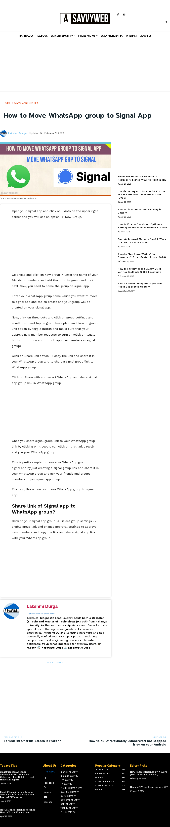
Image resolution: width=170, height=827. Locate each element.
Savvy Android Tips (26, 103)
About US (50, 771)
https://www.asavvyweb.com (40, 613)
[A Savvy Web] (85, 18)
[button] (166, 22)
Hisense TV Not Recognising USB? (149, 787)
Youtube (48, 802)
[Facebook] (118, 14)
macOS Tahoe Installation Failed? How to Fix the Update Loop (18, 811)
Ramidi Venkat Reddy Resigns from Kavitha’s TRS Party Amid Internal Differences (17, 795)
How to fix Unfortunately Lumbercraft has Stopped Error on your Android (127, 743)
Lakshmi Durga (17, 133)
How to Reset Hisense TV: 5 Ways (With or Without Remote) (148, 773)
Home (7, 103)
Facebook (49, 782)
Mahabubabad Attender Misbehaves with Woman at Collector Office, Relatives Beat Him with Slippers (17, 775)
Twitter (47, 792)
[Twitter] (45, 787)
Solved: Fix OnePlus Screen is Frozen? (32, 741)
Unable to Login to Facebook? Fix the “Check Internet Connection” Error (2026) (141, 194)
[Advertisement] (85, 68)
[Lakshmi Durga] (4, 133)
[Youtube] (124, 14)
